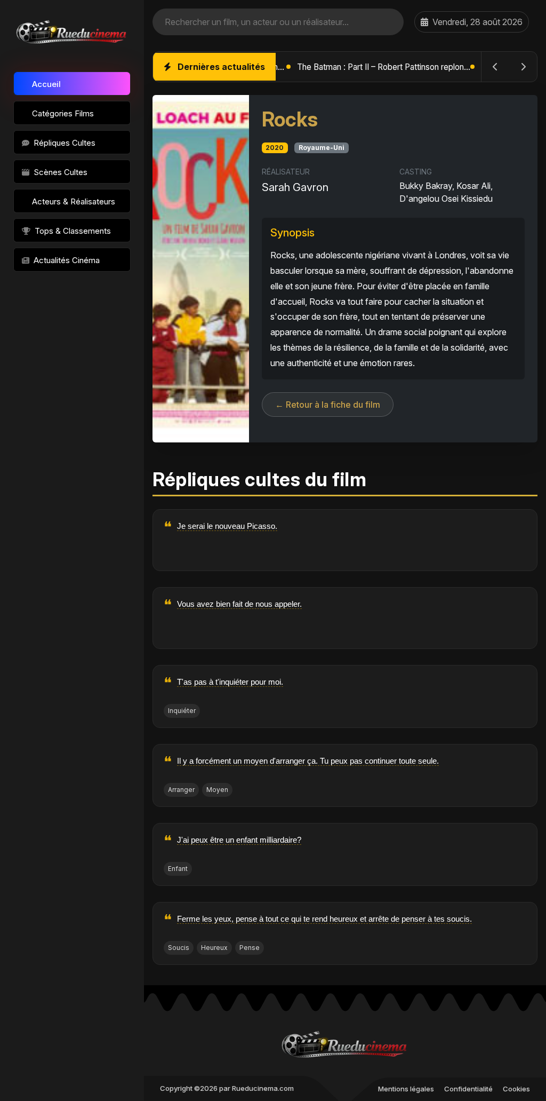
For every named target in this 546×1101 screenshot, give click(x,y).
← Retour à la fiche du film (327, 404)
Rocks (290, 119)
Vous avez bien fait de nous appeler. (239, 603)
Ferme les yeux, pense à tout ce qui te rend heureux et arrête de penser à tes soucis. (324, 918)
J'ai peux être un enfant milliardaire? (239, 839)
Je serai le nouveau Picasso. (227, 525)
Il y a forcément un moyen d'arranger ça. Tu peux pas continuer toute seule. (308, 760)
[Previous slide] (495, 67)
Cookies (516, 1088)
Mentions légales (406, 1088)
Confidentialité (468, 1088)
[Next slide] (523, 67)
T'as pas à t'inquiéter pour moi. (230, 681)
